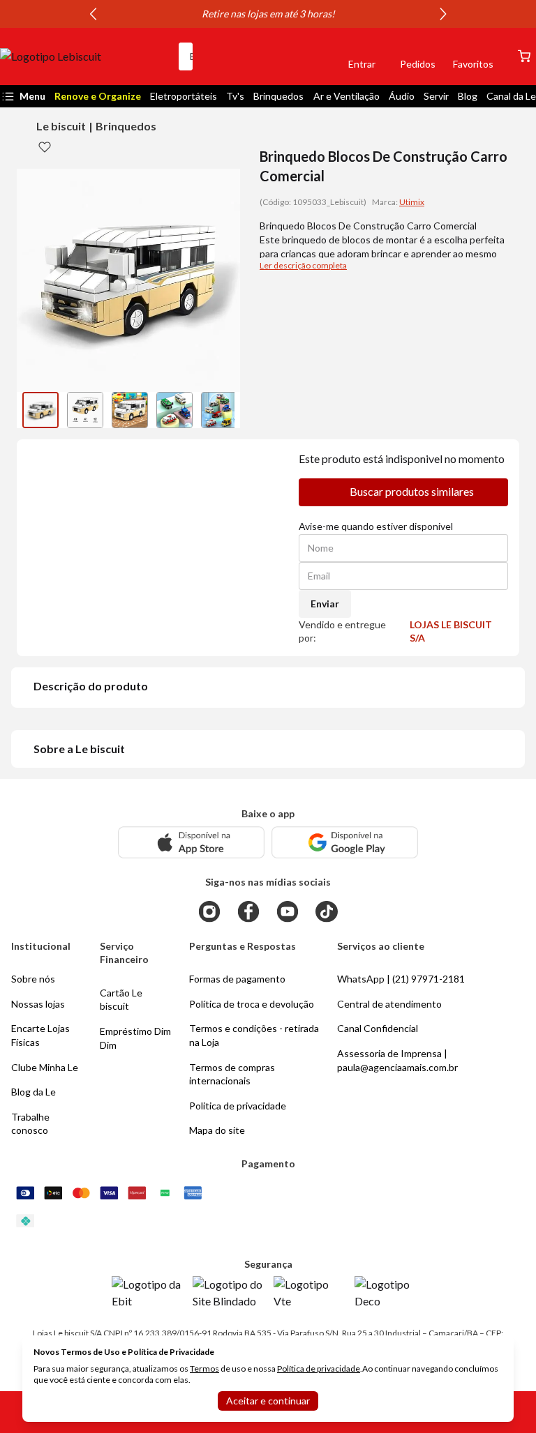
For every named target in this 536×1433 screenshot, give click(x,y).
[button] (314, 56)
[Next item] (443, 14)
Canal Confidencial (377, 1028)
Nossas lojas (38, 1004)
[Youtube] (287, 911)
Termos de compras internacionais (232, 1074)
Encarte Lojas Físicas (40, 1035)
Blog (467, 96)
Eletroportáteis (183, 96)
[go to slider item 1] (85, 410)
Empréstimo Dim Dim (135, 1038)
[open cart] (524, 56)
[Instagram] (209, 911)
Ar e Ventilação (346, 96)
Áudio (402, 96)
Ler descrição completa (303, 265)
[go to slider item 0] (40, 410)
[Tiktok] (326, 911)
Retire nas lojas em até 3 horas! (268, 14)
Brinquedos (278, 96)
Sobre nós (33, 979)
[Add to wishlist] (45, 146)
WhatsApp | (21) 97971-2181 (401, 979)
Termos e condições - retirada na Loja (254, 1035)
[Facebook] (248, 911)
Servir (436, 96)
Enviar (325, 603)
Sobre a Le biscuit (79, 748)
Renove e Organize (97, 96)
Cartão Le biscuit (121, 1000)
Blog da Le (33, 1092)
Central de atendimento (389, 1004)
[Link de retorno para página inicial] (84, 56)
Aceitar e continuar (268, 1401)
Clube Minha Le (44, 1067)
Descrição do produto (91, 685)
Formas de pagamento (237, 979)
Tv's (235, 96)
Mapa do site (217, 1130)
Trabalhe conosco (30, 1124)
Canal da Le (511, 96)
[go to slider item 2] (130, 410)
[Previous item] (92, 14)
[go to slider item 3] (174, 410)
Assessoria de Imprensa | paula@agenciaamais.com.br (397, 1060)
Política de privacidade (318, 1368)
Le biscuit (61, 125)
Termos (204, 1368)
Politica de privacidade (237, 1106)
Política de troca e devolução (251, 1004)
